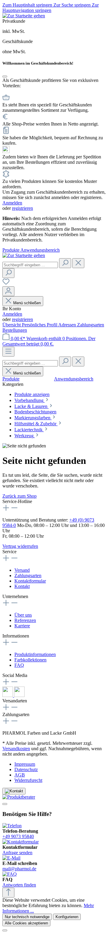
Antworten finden (19, 884)
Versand (22, 570)
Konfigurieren (67, 917)
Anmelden (12, 202)
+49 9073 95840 (18, 836)
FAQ (19, 665)
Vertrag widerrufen (20, 546)
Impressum (24, 764)
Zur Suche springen (72, 4)
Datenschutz (26, 769)
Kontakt (22, 586)
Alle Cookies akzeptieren (26, 923)
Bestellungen (14, 330)
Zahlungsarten (90, 324)
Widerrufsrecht (28, 780)
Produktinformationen (35, 654)
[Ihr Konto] (8, 291)
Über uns (23, 614)
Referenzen (25, 620)
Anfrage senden (17, 852)
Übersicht (12, 324)
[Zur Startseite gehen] (23, 15)
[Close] (4, 76)
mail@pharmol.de (19, 868)
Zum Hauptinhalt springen (27, 4)
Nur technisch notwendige (27, 917)
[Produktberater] (54, 797)
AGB (19, 774)
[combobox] (30, 265)
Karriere (22, 625)
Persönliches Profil (40, 324)
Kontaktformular (30, 580)
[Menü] (8, 352)
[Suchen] (65, 263)
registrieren (22, 208)
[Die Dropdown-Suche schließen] (78, 263)
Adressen (67, 324)
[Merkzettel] (6, 283)
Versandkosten (16, 748)
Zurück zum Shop (19, 496)
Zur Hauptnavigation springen (50, 7)
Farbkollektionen (30, 659)
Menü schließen (27, 303)
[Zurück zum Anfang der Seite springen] (8, 893)
